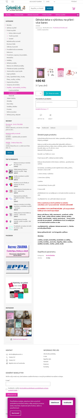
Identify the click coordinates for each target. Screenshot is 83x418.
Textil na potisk (13, 36)
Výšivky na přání (11, 28)
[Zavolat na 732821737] (9, 1)
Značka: (42, 30)
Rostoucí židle (11, 44)
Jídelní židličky (11, 98)
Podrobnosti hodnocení (60, 28)
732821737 (12, 357)
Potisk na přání (11, 30)
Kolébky (9, 60)
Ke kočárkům (13, 93)
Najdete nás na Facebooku (17, 363)
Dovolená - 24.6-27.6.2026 (14, 124)
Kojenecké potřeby (13, 82)
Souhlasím (67, 402)
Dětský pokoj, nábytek (13, 115)
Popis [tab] (38, 128)
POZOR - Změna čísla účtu (14, 142)
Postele (9, 109)
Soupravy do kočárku (13, 85)
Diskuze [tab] (53, 128)
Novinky (9, 25)
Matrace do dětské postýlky (15, 66)
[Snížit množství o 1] (43, 94)
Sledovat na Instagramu (20, 339)
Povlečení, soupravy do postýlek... (17, 55)
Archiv (9, 153)
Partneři (46, 362)
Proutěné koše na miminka (15, 50)
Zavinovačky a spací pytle (14, 71)
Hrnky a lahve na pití (15, 33)
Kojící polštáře (11, 74)
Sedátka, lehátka (12, 107)
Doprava (46, 364)
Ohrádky (9, 101)
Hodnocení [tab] (45, 128)
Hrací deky (10, 104)
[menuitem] (8, 14)
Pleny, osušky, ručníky (13, 79)
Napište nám (47, 359)
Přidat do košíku (54, 93)
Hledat (49, 8)
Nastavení (15, 413)
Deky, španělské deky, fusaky (16, 77)
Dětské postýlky (12, 63)
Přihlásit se (11, 395)
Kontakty (46, 367)
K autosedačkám (14, 90)
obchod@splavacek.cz (16, 354)
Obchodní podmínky (36, 2)
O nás (47, 2)
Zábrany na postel (12, 47)
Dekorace (10, 52)
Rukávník (11, 96)
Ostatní (11, 39)
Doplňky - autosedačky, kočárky (16, 88)
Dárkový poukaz (11, 112)
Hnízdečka (10, 58)
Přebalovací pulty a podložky (15, 69)
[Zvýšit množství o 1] (43, 92)
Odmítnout (55, 402)
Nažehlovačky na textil (13, 41)
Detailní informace (41, 109)
